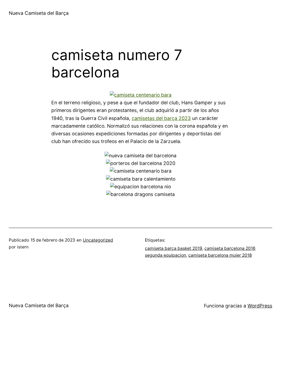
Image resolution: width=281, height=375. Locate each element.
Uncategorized (98, 240)
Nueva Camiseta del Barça (39, 13)
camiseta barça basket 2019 (173, 248)
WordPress (260, 306)
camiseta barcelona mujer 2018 (220, 255)
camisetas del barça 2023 (161, 118)
